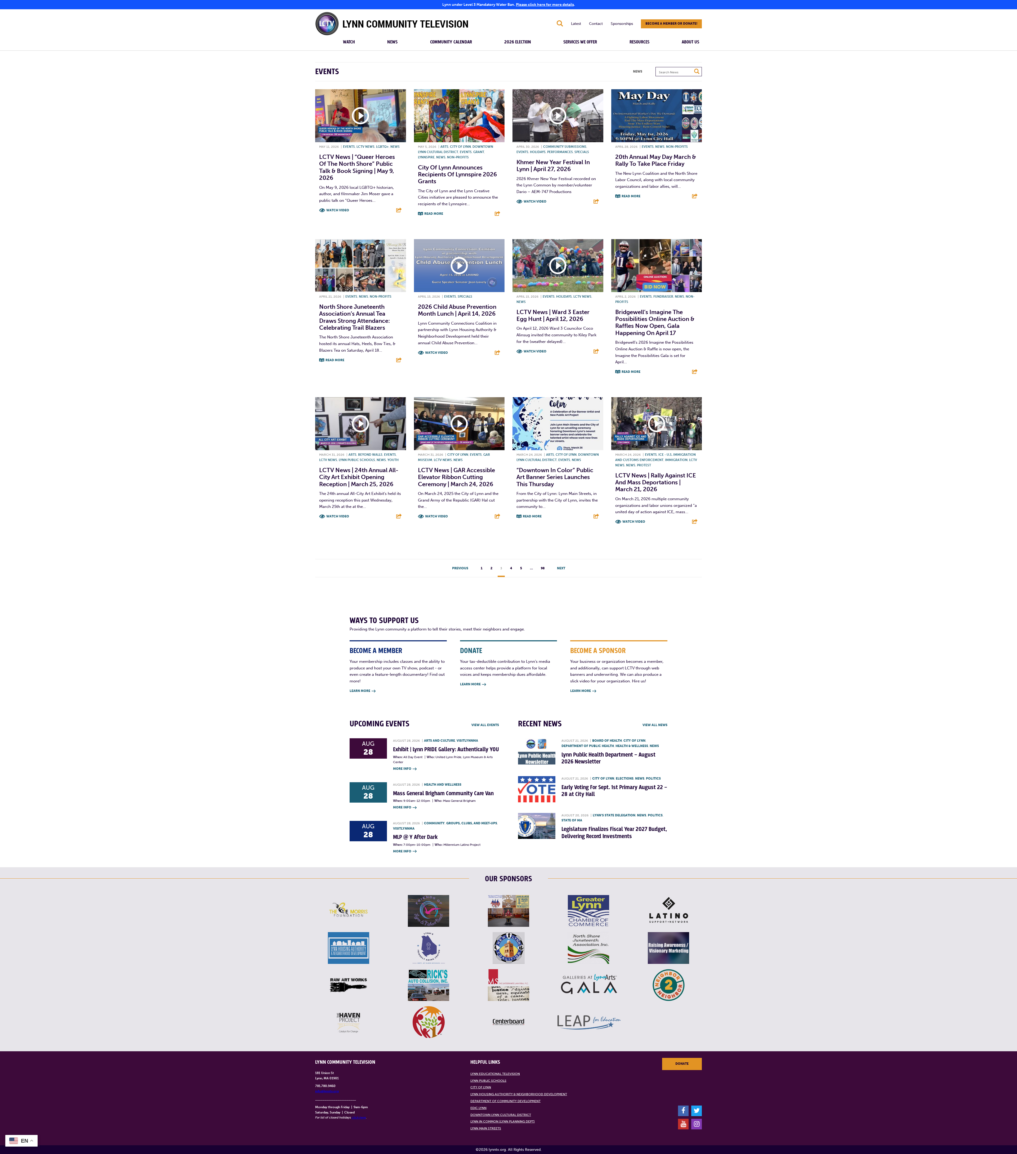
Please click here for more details (545, 4)
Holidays (538, 152)
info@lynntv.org (327, 1091)
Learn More (363, 691)
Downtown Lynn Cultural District (500, 1115)
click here (359, 1117)
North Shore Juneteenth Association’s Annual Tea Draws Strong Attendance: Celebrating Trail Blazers (354, 317)
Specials (581, 152)
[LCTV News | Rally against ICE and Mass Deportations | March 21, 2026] (656, 423)
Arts (444, 147)
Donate (682, 1064)
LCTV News (365, 147)
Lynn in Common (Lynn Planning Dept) (502, 1121)
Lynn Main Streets (485, 1128)
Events (349, 147)
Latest (576, 23)
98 (543, 568)
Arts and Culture (439, 741)
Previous (460, 568)
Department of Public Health (587, 746)
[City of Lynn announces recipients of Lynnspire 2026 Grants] (459, 115)
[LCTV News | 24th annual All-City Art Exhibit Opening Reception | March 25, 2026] (360, 423)
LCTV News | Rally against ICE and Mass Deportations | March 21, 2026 (655, 482)
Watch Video (337, 210)
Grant (478, 152)
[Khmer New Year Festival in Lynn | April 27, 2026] (557, 115)
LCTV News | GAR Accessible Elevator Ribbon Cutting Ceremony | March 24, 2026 (456, 477)
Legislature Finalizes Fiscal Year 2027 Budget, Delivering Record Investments (614, 833)
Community (434, 823)
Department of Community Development (505, 1101)
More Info (405, 769)
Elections (625, 778)
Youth (393, 460)
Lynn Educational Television (495, 1074)
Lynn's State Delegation (614, 815)
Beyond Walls (370, 455)
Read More (433, 214)
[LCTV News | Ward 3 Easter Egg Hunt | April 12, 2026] (557, 265)
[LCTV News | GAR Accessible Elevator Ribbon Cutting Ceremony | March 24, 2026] (459, 423)
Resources (639, 42)
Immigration (676, 460)
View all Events (485, 725)
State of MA (571, 820)
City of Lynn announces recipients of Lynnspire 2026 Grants (457, 174)
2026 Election (517, 42)
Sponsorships (622, 23)
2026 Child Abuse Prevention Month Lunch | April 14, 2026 (457, 310)
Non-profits (458, 157)
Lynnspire (426, 157)
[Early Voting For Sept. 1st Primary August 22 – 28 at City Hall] (536, 789)
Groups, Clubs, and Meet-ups (471, 823)
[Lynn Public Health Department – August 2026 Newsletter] (536, 751)
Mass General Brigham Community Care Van (443, 793)
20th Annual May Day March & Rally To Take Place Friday (655, 160)
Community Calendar (451, 42)
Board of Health (607, 741)
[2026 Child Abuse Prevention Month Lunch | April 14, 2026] (459, 265)
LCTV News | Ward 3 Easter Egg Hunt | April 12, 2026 (553, 315)
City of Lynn (460, 147)
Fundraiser (663, 296)
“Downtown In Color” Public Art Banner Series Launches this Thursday (554, 477)
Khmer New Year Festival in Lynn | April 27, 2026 (553, 166)
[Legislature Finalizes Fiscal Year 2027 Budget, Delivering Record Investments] (536, 826)
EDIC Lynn (478, 1108)
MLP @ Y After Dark (415, 837)
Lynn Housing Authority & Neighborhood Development (518, 1094)
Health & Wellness (631, 746)
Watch (349, 42)
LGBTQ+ (382, 147)
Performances (560, 152)
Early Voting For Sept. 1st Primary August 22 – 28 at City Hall (614, 791)
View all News (655, 725)
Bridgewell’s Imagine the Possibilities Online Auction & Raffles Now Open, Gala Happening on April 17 (654, 322)
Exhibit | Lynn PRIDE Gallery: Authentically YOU (446, 749)
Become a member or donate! (671, 23)
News (392, 42)
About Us (690, 42)
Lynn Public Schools (357, 460)
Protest (644, 465)
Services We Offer (580, 42)
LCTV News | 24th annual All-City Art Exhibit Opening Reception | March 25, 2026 (358, 477)
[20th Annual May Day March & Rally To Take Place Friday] (656, 115)
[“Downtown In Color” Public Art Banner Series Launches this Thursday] (557, 423)
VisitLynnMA (467, 741)
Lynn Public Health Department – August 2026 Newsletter (608, 758)
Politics (653, 778)
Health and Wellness (442, 784)
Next (561, 568)
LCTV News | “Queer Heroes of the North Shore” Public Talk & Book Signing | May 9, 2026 (357, 167)
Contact (596, 23)
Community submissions (564, 147)
